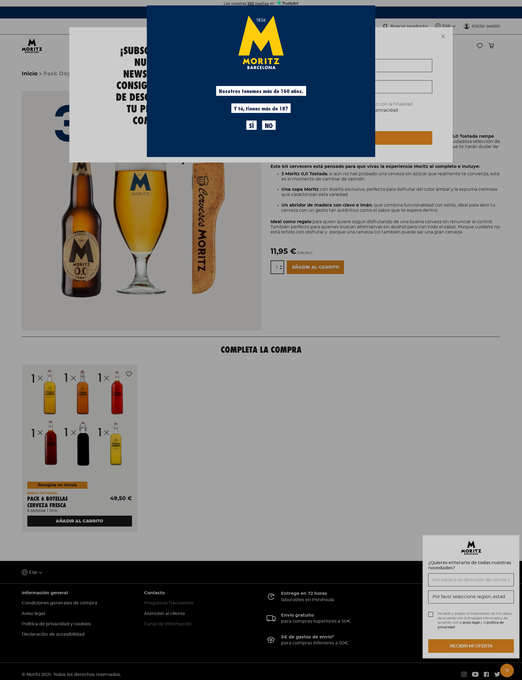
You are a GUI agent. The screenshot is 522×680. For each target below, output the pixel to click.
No (269, 126)
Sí (251, 126)
